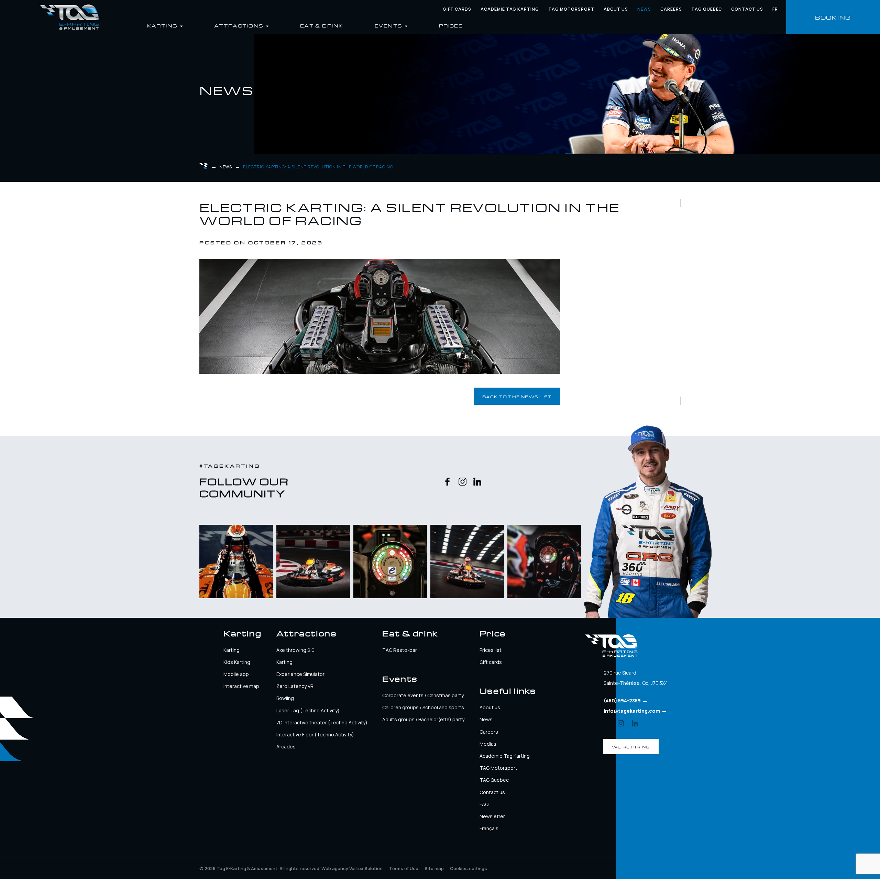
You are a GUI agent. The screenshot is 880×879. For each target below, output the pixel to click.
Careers (671, 9)
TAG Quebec (706, 9)
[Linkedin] (477, 482)
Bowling (285, 698)
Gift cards (457, 9)
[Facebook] (447, 482)
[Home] (69, 17)
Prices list (491, 650)
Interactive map (241, 686)
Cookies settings (468, 868)
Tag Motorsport (571, 9)
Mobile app (236, 674)
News (644, 9)
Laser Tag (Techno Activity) (308, 710)
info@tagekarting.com (632, 711)
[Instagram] (462, 482)
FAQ (484, 804)
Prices (451, 25)
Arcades (286, 746)
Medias (488, 744)
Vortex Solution (366, 868)
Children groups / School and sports (423, 707)
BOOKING (833, 16)
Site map (434, 868)
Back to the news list (517, 396)
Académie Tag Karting (510, 9)
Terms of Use (403, 868)
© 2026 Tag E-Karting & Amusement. (259, 868)
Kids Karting (236, 662)
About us (616, 9)
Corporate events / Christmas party (423, 695)
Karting (231, 650)
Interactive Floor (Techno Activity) (315, 734)
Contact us (747, 9)
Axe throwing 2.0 (295, 650)
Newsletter (492, 816)
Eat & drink (321, 25)
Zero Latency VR (295, 686)
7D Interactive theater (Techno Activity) (321, 722)
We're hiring (631, 746)
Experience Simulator (300, 674)
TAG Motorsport (498, 768)
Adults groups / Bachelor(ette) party (423, 719)
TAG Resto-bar (399, 650)
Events (389, 25)
